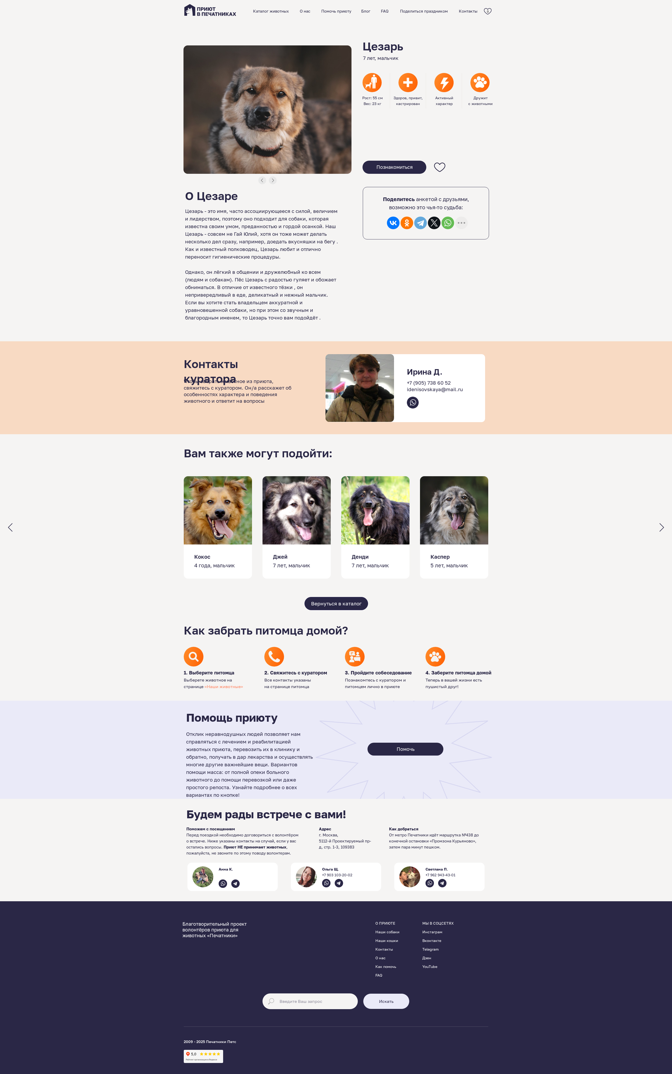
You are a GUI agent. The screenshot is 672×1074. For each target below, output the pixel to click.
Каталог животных (271, 11)
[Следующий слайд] (661, 527)
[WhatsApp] (448, 223)
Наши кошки (386, 940)
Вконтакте (431, 940)
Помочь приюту (336, 11)
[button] (394, 167)
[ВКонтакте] (393, 223)
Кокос (202, 556)
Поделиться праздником (424, 11)
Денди (360, 556)
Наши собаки (387, 932)
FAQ (384, 11)
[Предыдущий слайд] (10, 527)
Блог (365, 11)
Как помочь (385, 966)
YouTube (429, 966)
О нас (305, 11)
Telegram (430, 949)
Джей (280, 556)
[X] (434, 223)
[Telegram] (420, 223)
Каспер (440, 556)
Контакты (468, 11)
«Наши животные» (223, 686)
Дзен (426, 958)
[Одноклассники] (407, 223)
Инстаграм (432, 932)
